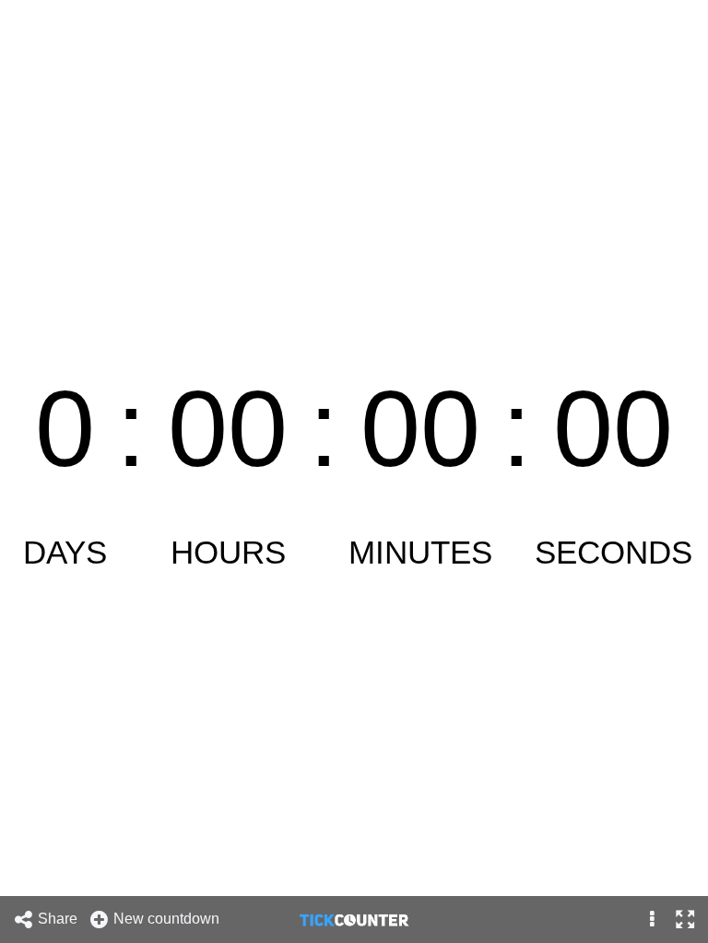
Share (59, 918)
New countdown (168, 918)
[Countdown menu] (652, 919)
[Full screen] (684, 919)
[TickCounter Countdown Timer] (354, 919)
